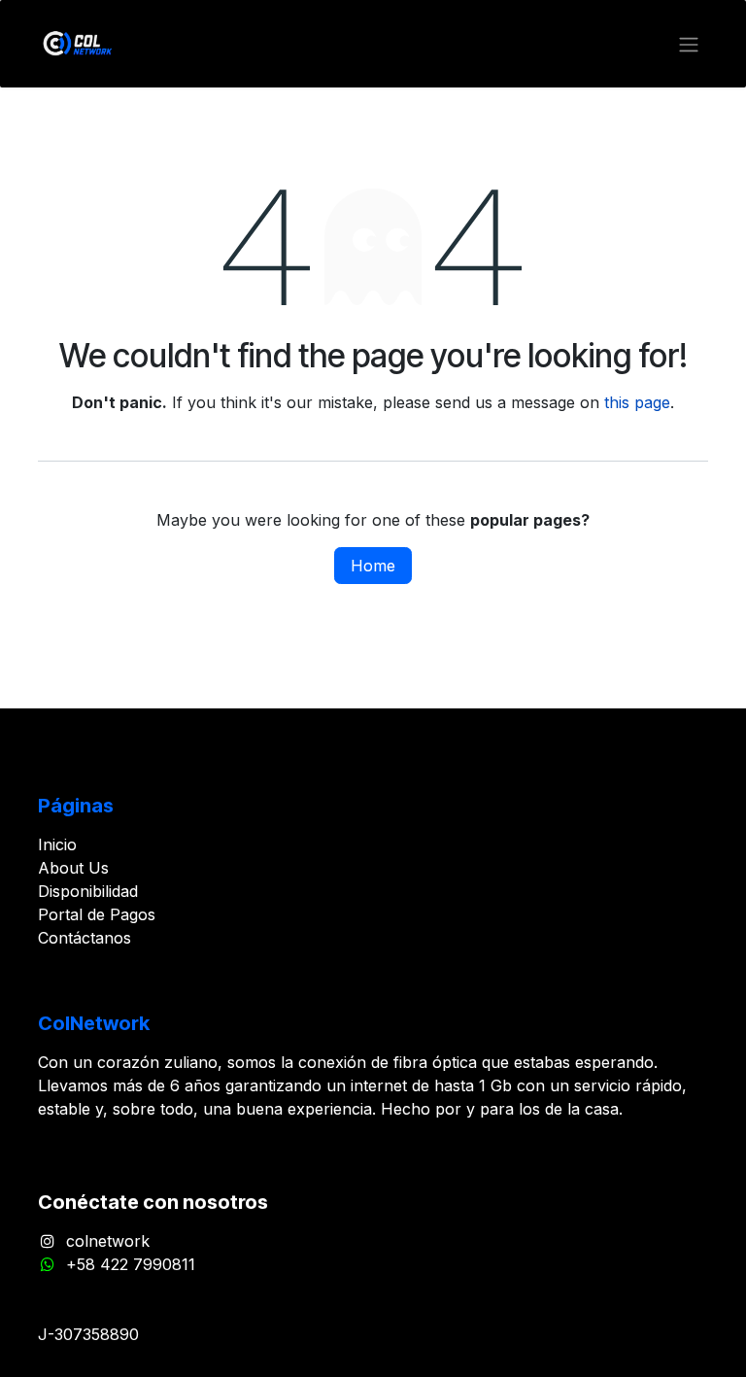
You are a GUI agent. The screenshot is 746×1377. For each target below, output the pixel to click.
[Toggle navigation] (688, 43)
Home (373, 565)
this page (637, 402)
